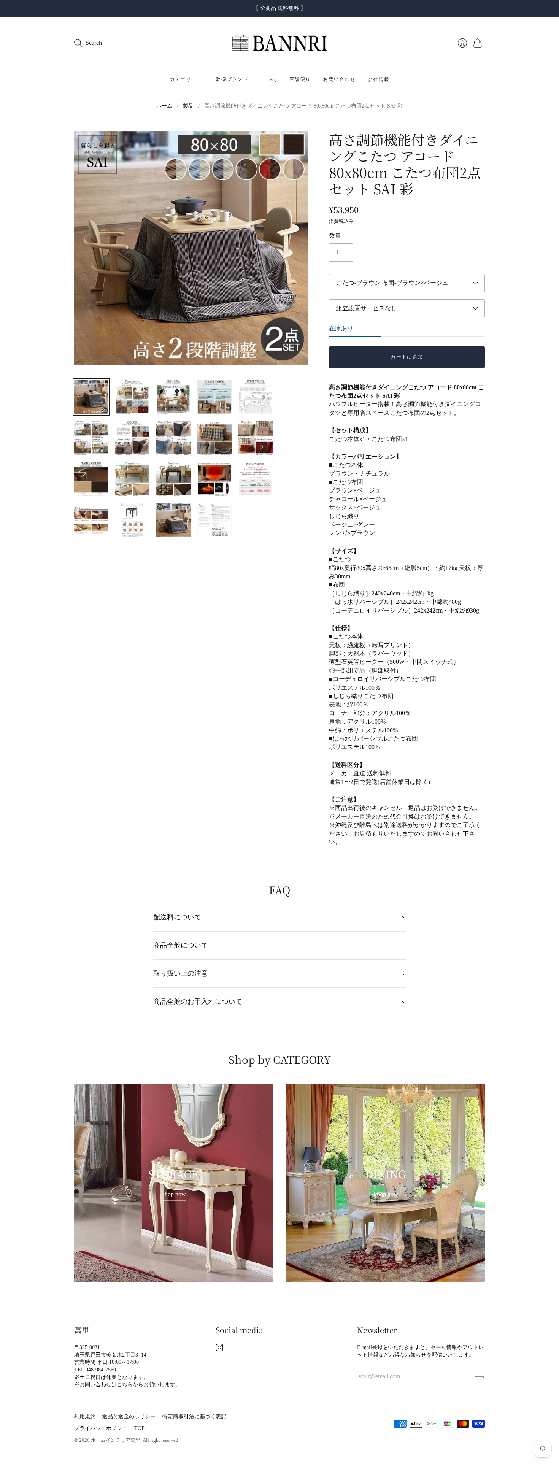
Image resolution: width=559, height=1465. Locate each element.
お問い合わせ (339, 79)
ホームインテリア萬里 (115, 1440)
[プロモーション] (173, 1183)
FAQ (272, 79)
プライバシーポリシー (100, 1428)
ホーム (164, 106)
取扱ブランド (232, 79)
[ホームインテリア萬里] (279, 43)
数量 (335, 235)
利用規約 (84, 1416)
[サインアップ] (480, 1376)
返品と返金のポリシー (129, 1416)
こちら (125, 1384)
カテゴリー (183, 79)
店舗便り (300, 79)
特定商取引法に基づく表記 (194, 1416)
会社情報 (378, 79)
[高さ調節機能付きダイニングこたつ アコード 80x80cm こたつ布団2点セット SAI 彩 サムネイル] (91, 397)
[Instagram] (219, 1349)
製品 (188, 106)
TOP (139, 1428)
